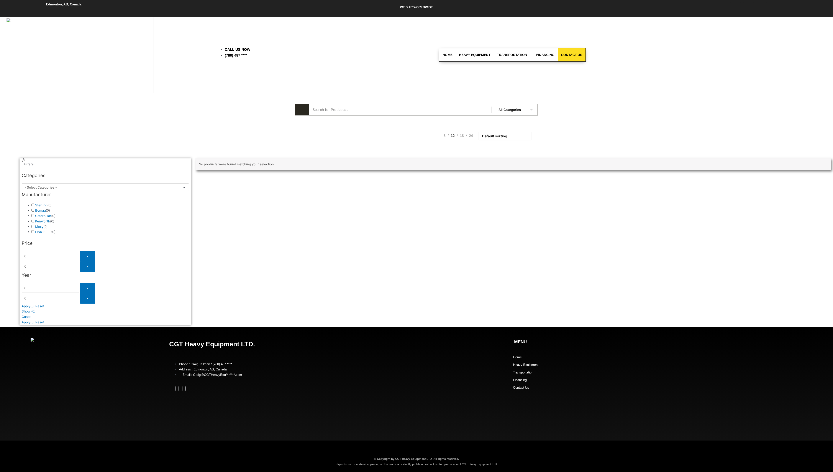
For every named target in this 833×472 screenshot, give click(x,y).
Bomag (40, 210)
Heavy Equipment (474, 55)
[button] (783, 54)
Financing (545, 55)
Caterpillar (43, 216)
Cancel (27, 317)
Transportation (512, 55)
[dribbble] (185, 388)
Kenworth (42, 221)
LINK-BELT (43, 232)
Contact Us (571, 55)
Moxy (39, 227)
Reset (39, 306)
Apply (28, 306)
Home (448, 55)
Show (28, 311)
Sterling (41, 205)
